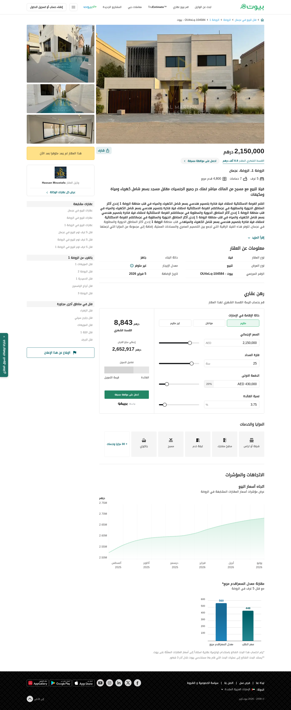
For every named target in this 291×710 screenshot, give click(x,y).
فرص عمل (244, 683)
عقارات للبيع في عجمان (80, 211)
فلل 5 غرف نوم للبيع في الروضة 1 (73, 247)
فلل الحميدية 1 (84, 279)
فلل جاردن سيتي (83, 318)
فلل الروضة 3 (85, 294)
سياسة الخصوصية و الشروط (203, 683)
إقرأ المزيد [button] (258, 237)
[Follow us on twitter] (128, 682)
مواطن (209, 323)
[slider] (190, 343)
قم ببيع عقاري (180, 7)
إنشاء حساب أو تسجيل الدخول (46, 7)
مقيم (243, 323)
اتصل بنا (228, 683)
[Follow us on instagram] (109, 682)
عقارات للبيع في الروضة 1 (78, 226)
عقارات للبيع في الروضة (79, 218)
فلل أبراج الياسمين (82, 286)
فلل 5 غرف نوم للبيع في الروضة (74, 240)
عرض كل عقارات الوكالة (62, 192)
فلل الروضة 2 (85, 272)
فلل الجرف (86, 340)
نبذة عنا (260, 683)
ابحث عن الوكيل (203, 7)
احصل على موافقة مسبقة (127, 394)
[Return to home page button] (252, 7)
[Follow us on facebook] (137, 682)
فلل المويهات (84, 326)
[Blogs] (90, 7)
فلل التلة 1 (86, 333)
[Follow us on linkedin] (119, 682)
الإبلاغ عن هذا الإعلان (57, 353)
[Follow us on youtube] (100, 682)
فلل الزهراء (86, 311)
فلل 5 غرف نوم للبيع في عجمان (75, 233)
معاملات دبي (135, 7)
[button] (4, 355)
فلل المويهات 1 (83, 265)
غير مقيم (175, 323)
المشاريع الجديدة (112, 7)
